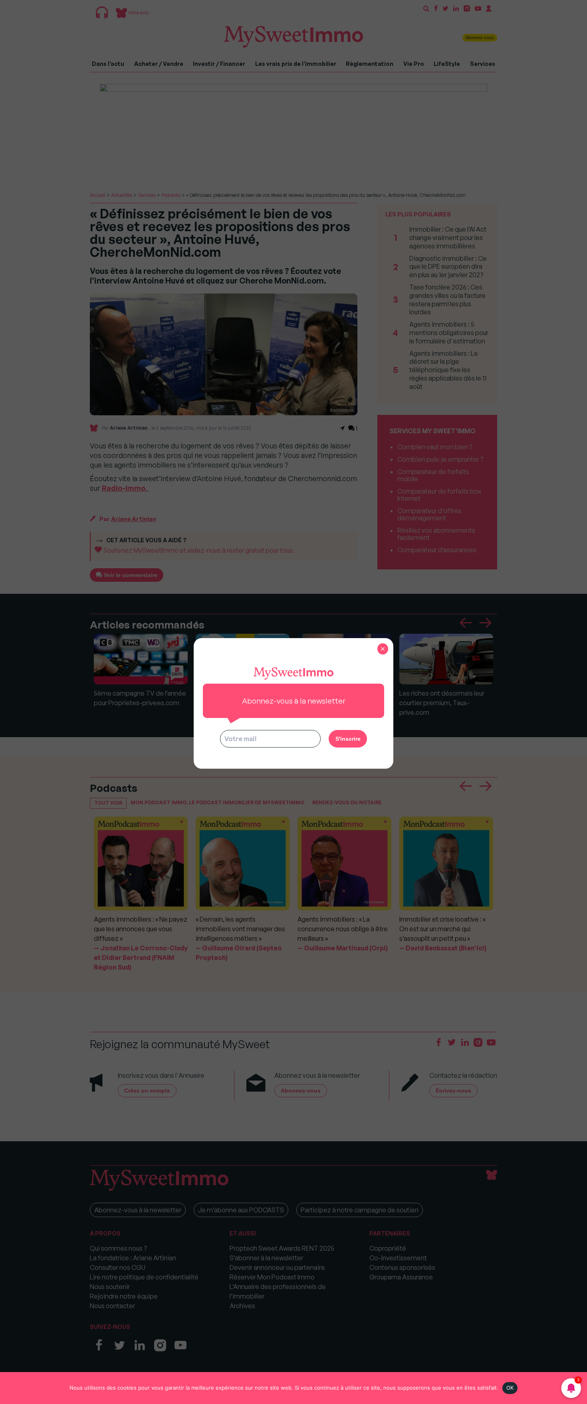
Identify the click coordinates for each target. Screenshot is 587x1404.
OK (510, 1387)
